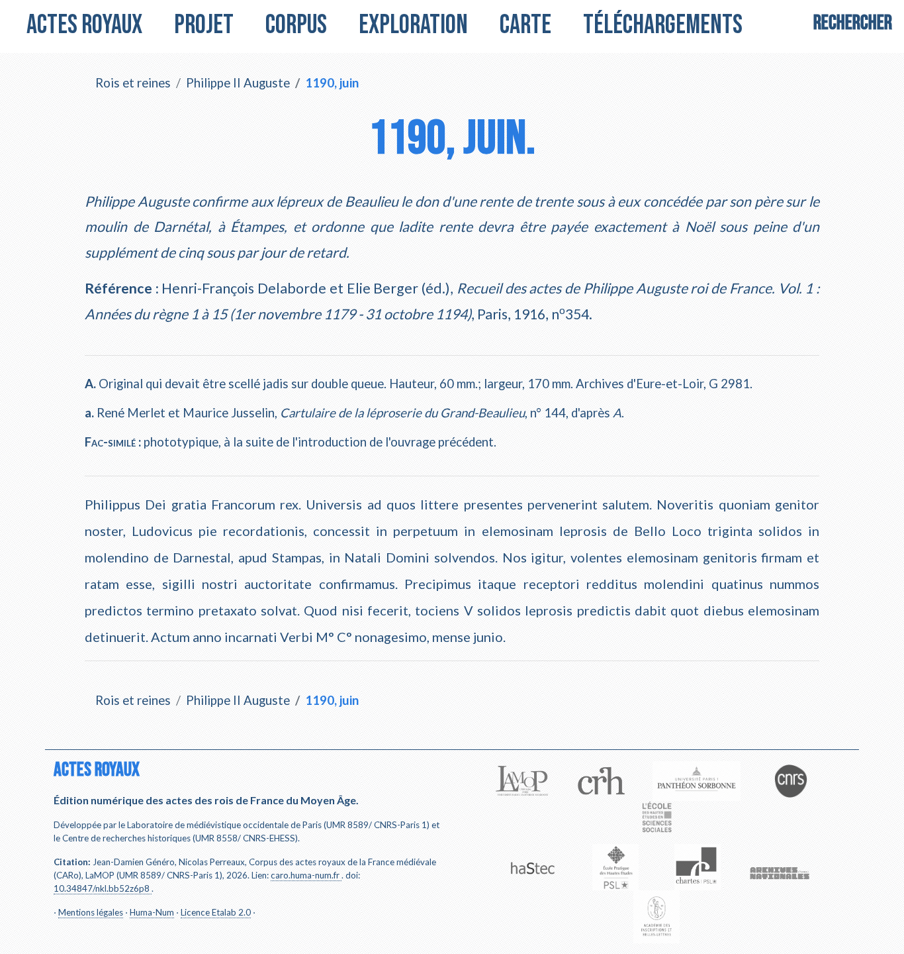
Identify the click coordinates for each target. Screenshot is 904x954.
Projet (204, 25)
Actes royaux (84, 25)
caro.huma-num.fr (305, 875)
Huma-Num (152, 912)
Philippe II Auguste (238, 83)
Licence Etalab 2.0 (216, 912)
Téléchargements (663, 25)
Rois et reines (133, 83)
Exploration (413, 25)
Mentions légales (90, 912)
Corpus (296, 25)
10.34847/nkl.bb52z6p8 (102, 888)
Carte (525, 25)
